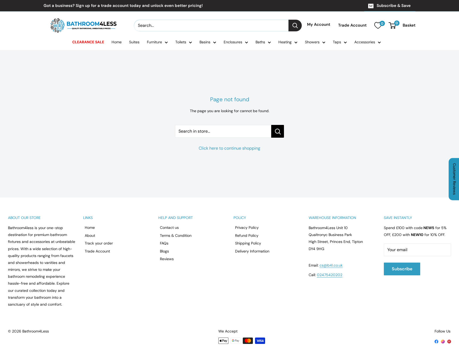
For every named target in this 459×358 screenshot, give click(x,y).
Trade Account (352, 25)
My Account (318, 24)
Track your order (99, 243)
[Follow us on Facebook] (436, 341)
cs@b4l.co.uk (331, 265)
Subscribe (402, 269)
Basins (204, 42)
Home (117, 42)
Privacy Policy (247, 227)
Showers (312, 42)
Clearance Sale (88, 42)
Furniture (154, 42)
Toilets (180, 42)
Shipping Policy (248, 243)
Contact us (169, 227)
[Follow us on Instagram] (443, 341)
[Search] (295, 25)
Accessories (364, 42)
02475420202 (329, 274)
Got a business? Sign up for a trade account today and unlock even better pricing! (123, 5)
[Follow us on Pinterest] (449, 341)
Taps (337, 42)
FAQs (164, 243)
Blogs (164, 251)
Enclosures (233, 42)
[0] (378, 25)
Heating (285, 42)
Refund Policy (246, 235)
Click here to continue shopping (229, 148)
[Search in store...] (277, 131)
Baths (260, 42)
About (90, 235)
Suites (134, 42)
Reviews (167, 258)
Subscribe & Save (394, 5)
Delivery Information (252, 251)
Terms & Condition (176, 235)
